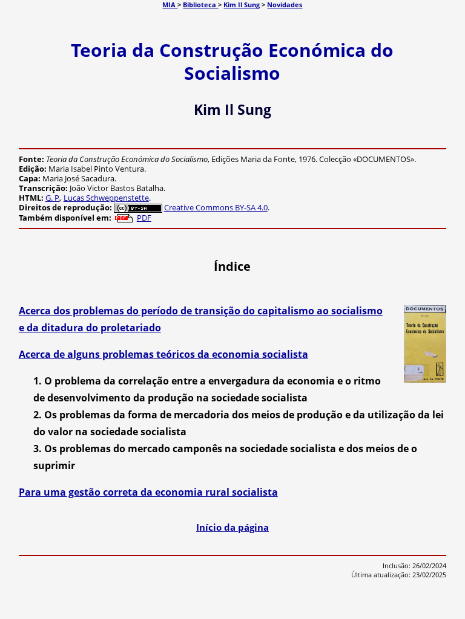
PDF (144, 217)
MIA (169, 4)
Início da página (232, 527)
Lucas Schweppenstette (106, 197)
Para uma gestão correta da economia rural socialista (148, 492)
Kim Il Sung (241, 4)
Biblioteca (200, 4)
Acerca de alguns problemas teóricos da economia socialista (163, 354)
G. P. (52, 197)
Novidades (284, 4)
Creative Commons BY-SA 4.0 (216, 207)
